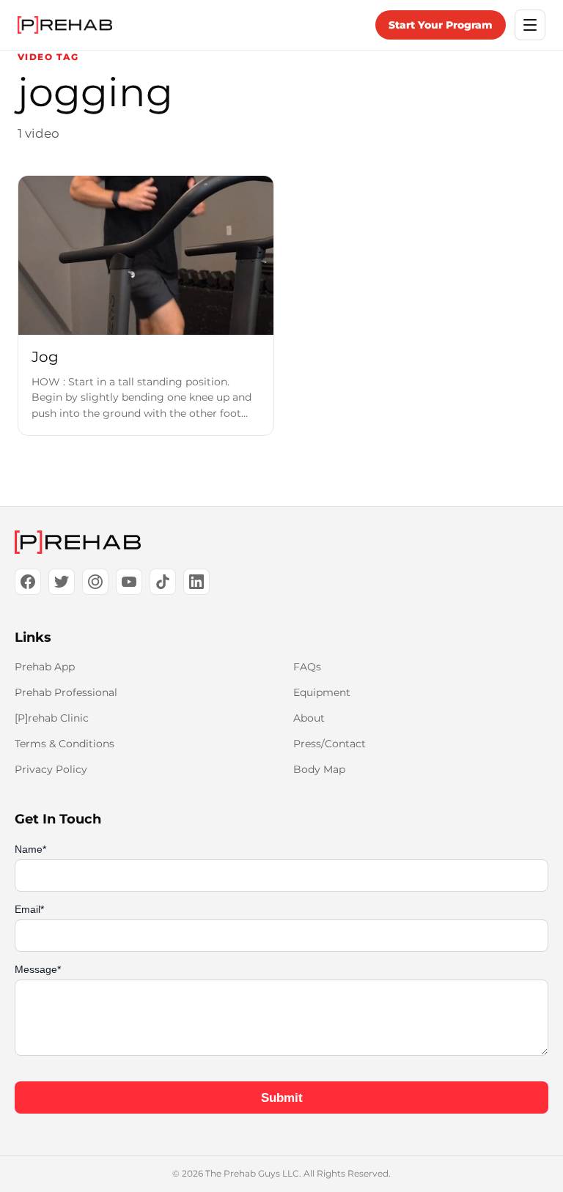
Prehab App (45, 666)
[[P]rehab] (281, 542)
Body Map (319, 769)
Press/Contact (329, 743)
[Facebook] (28, 582)
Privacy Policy (51, 769)
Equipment (321, 692)
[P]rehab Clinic (52, 718)
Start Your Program (441, 25)
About (309, 718)
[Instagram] (95, 582)
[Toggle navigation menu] (530, 25)
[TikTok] (163, 582)
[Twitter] (61, 582)
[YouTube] (129, 582)
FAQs (307, 666)
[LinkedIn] (196, 582)
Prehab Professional (66, 692)
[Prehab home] (65, 25)
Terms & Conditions (64, 743)
